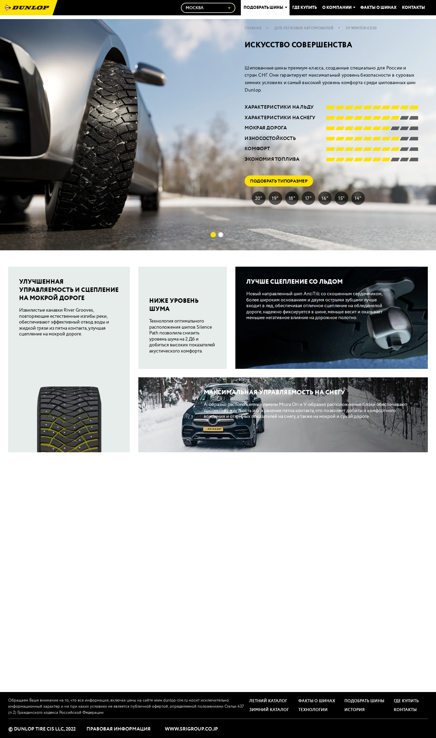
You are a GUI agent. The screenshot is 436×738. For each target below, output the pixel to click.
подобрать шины (364, 701)
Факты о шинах (378, 8)
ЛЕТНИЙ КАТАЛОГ (268, 701)
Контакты (413, 8)
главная (253, 28)
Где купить (304, 8)
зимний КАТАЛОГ (269, 710)
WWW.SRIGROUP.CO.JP (191, 729)
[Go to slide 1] (213, 234)
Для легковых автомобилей (304, 28)
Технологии (313, 710)
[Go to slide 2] (220, 234)
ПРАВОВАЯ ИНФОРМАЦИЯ (119, 729)
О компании (337, 8)
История (354, 710)
